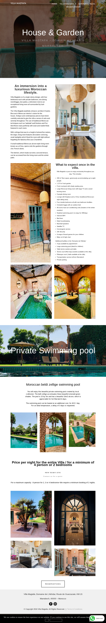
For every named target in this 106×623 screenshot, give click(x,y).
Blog (92, 4)
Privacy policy (56, 620)
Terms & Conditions (74, 609)
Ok (47, 620)
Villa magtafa (67, 4)
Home (54, 4)
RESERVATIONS (53, 584)
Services (83, 4)
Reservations (73, 7)
